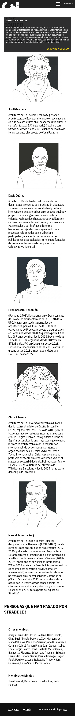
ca (71, 3)
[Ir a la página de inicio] (10, 9)
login (28, 709)
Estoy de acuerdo (58, 49)
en (65, 3)
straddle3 (13, 709)
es (68, 3)
